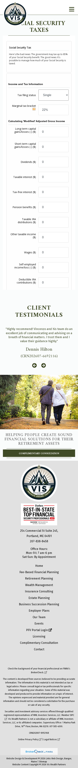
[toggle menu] (71, 9)
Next (43, 365)
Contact (39, 649)
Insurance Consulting (39, 591)
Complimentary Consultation (39, 453)
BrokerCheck (37, 672)
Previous (34, 365)
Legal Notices (50, 739)
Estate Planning (39, 598)
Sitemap (43, 761)
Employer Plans (39, 610)
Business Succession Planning (39, 604)
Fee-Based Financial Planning (39, 572)
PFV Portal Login (37, 630)
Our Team (39, 617)
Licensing (39, 636)
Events (39, 623)
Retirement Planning (39, 578)
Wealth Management (39, 585)
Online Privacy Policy (28, 739)
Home (39, 566)
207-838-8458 (39, 541)
